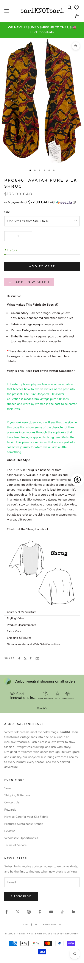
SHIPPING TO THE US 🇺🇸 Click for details (53, 29)
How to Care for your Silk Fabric (26, 817)
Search (8, 788)
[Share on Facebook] (19, 658)
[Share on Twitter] (25, 658)
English (50, 924)
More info (42, 708)
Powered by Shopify (61, 933)
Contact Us (11, 802)
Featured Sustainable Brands (23, 824)
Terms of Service (15, 845)
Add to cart (42, 266)
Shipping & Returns (17, 795)
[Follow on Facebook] (6, 912)
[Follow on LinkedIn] (74, 912)
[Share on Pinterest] (31, 658)
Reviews (10, 831)
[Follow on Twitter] (18, 912)
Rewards (10, 810)
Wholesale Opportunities (21, 838)
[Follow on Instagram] (29, 912)
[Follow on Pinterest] (40, 912)
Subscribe (21, 896)
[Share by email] (37, 658)
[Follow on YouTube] (51, 912)
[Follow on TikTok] (62, 912)
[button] (42, 202)
